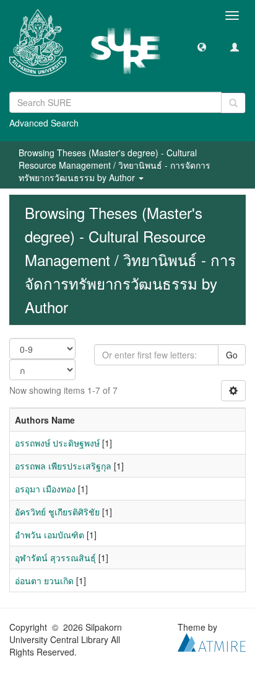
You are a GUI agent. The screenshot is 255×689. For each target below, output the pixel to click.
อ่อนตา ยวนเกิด (44, 580)
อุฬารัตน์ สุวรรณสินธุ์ (55, 557)
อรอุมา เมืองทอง (45, 488)
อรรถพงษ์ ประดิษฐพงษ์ (57, 443)
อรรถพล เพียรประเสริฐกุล (63, 466)
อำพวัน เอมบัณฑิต (49, 534)
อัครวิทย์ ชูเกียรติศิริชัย (57, 511)
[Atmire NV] (212, 641)
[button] (202, 46)
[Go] (233, 102)
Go (232, 355)
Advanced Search (44, 123)
